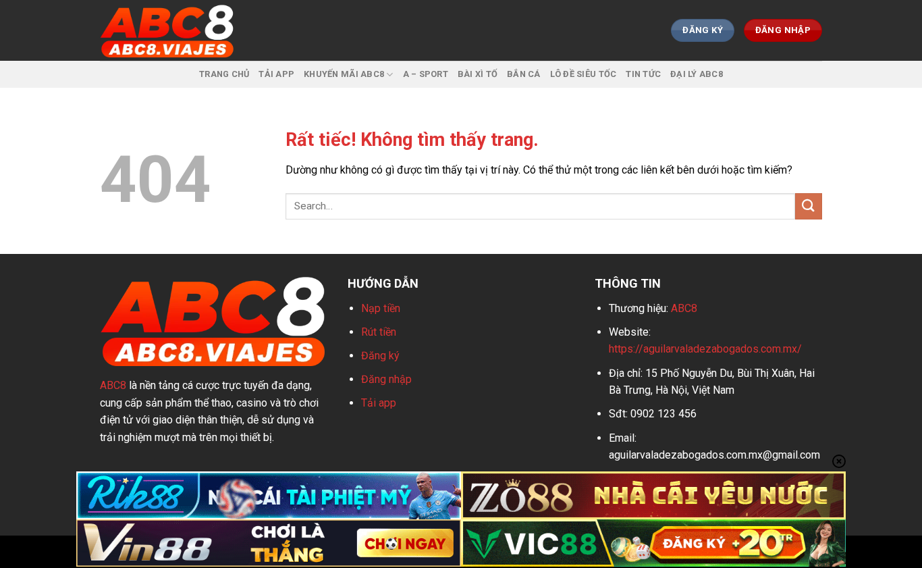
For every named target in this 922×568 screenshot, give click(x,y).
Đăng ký (380, 355)
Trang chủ (224, 74)
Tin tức (643, 74)
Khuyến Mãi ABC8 (344, 74)
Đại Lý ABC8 (696, 74)
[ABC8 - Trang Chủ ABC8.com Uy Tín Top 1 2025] (167, 30)
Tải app (378, 402)
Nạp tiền (380, 308)
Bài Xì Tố (477, 74)
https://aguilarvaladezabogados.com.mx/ (705, 348)
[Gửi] (808, 206)
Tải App (276, 74)
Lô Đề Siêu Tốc (583, 74)
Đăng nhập (386, 379)
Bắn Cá (524, 74)
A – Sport (425, 74)
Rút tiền (378, 332)
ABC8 (113, 385)
